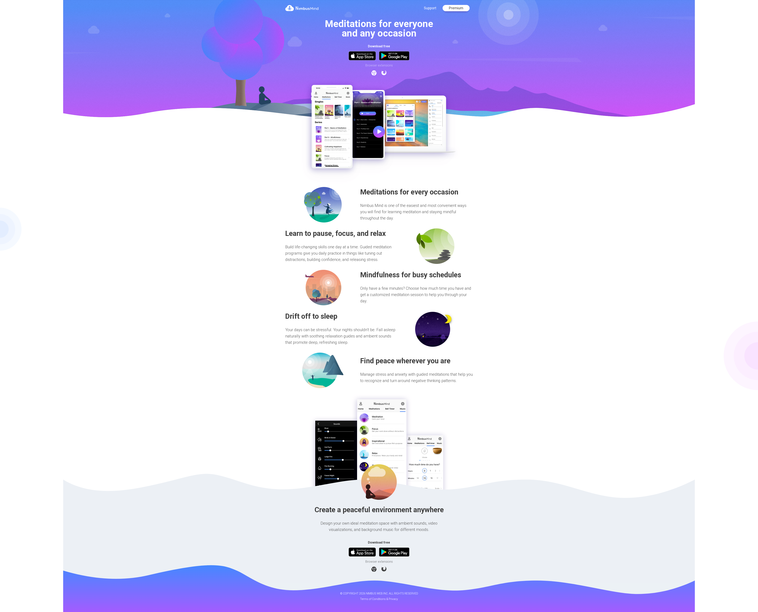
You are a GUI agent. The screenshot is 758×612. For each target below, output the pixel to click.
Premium (456, 8)
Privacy (393, 599)
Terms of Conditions (373, 599)
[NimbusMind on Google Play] (394, 55)
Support (430, 8)
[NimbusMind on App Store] (362, 55)
